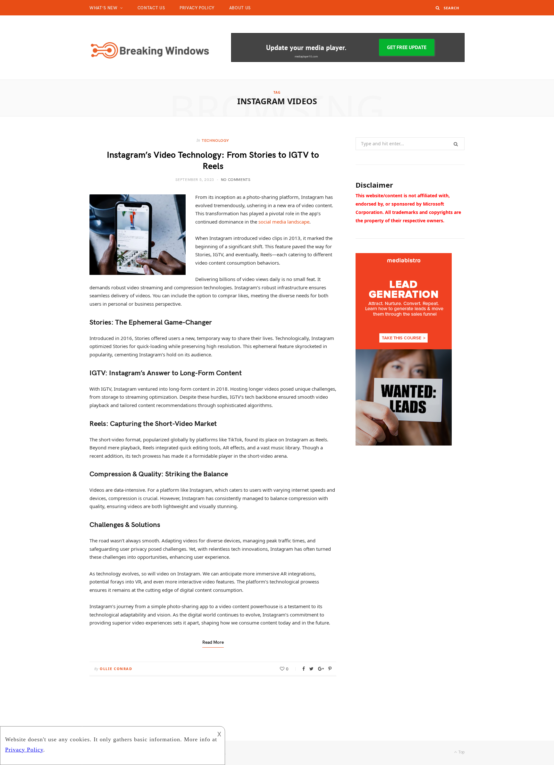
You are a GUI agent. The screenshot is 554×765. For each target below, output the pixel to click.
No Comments (236, 179)
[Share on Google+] (321, 669)
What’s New (103, 8)
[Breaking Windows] (149, 48)
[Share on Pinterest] (330, 669)
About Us (240, 8)
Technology (215, 140)
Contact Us (151, 8)
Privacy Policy (197, 8)
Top (461, 752)
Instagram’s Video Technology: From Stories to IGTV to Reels (213, 159)
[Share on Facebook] (303, 669)
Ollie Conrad (116, 668)
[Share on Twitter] (311, 669)
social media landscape (283, 221)
